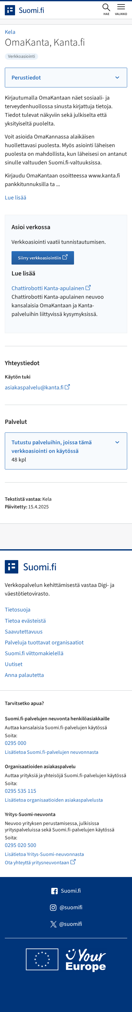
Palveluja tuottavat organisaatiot (44, 643)
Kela (10, 32)
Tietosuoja (17, 610)
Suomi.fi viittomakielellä (34, 653)
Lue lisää (15, 198)
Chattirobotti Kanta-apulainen (51, 288)
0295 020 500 (20, 845)
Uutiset (13, 664)
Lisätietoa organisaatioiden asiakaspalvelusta (54, 800)
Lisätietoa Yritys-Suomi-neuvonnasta (44, 854)
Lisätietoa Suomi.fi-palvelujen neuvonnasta (51, 752)
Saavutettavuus (24, 632)
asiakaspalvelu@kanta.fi (46, 387)
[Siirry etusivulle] (30, 10)
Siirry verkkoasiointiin (46, 259)
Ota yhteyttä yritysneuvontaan (47, 862)
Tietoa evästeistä (25, 621)
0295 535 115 (20, 791)
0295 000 (15, 743)
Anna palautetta (24, 675)
